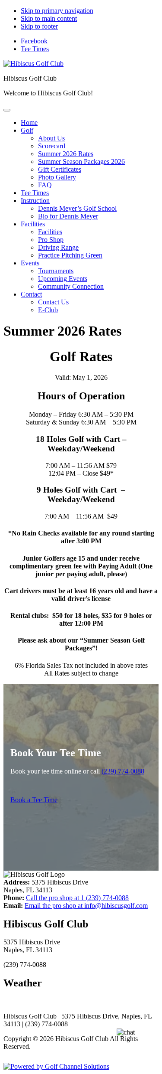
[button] (27, 130)
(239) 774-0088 (123, 771)
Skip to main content (49, 18)
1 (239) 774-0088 (77, 897)
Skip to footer (39, 26)
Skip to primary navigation (57, 10)
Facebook (34, 41)
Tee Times (35, 48)
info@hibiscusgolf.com (86, 905)
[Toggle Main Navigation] (6, 110)
